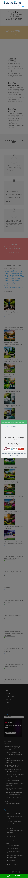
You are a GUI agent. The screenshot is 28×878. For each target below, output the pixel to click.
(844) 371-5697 (14, 444)
